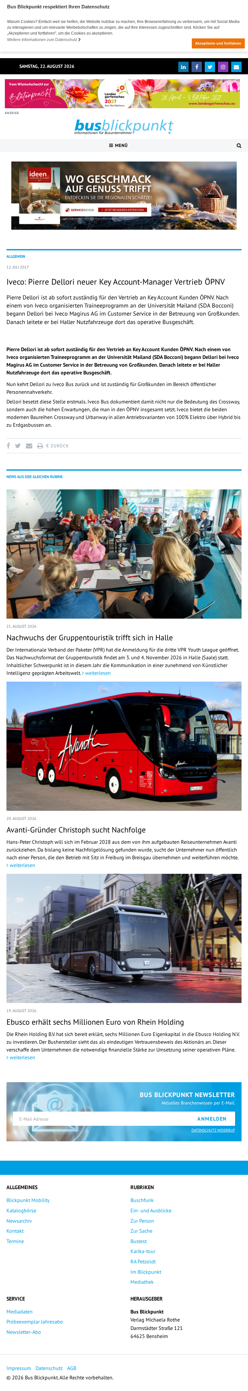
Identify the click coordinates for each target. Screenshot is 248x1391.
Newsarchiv (19, 1221)
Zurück (59, 446)
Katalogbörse (21, 1210)
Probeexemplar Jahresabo (34, 1321)
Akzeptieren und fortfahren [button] (218, 43)
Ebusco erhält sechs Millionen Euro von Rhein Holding (95, 1022)
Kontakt (15, 1231)
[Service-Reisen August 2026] (124, 196)
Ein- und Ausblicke (150, 1210)
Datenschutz (49, 1368)
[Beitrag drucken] (40, 446)
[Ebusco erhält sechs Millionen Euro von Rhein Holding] (124, 938)
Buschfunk (142, 1200)
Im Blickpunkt (145, 1272)
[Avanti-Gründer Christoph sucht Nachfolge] (124, 746)
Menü (120, 145)
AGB (71, 1368)
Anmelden (212, 1118)
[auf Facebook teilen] (9, 446)
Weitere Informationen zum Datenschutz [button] (42, 39)
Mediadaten (19, 1311)
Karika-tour (142, 1251)
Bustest (138, 1241)
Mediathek (142, 1282)
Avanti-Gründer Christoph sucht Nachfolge (76, 830)
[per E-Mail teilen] (29, 446)
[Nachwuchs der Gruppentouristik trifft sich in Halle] (124, 554)
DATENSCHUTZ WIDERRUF (213, 1130)
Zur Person (142, 1221)
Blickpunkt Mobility (27, 1200)
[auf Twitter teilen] (17, 446)
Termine (15, 1241)
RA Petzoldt (143, 1261)
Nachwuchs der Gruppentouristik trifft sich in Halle (89, 638)
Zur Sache (141, 1231)
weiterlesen (97, 673)
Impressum (18, 1368)
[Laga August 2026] (122, 93)
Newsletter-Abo (23, 1332)
